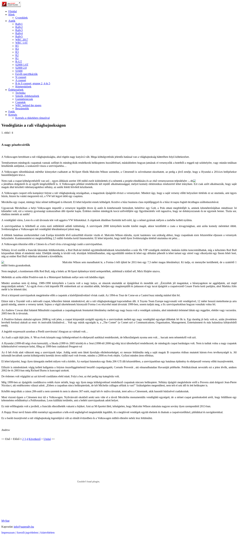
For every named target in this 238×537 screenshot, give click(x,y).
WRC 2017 (21, 39)
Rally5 (19, 36)
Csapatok (20, 102)
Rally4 (19, 33)
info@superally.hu (24, 526)
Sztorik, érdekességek (27, 95)
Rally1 (19, 23)
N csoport (20, 77)
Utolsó (47, 438)
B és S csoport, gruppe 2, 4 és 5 (32, 83)
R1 (17, 58)
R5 (17, 45)
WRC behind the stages (28, 105)
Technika (20, 92)
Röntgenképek (23, 86)
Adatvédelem (47, 532)
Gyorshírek (21, 17)
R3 (17, 52)
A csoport (20, 80)
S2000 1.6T (21, 64)
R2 (17, 55)
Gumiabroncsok (24, 99)
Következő (35, 438)
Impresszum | (9, 532)
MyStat (5, 520)
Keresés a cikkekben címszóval (32, 117)
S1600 (18, 70)
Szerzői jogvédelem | (28, 532)
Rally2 (19, 27)
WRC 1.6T (21, 42)
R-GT (18, 61)
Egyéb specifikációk (26, 74)
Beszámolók (22, 108)
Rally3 (19, 30)
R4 (17, 48)
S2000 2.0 (21, 67)
